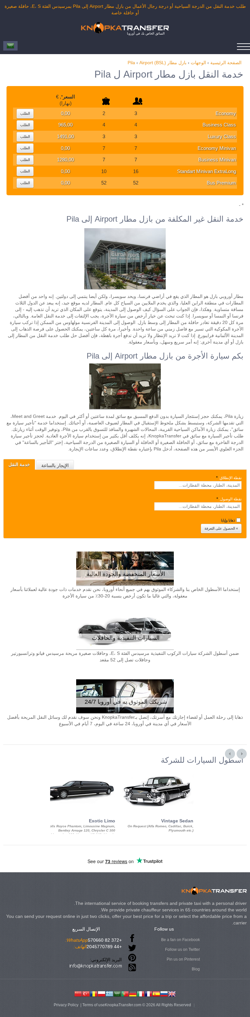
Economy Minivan (217, 148)
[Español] (156, 993)
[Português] (125, 993)
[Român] (94, 993)
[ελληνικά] (109, 993)
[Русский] (164, 993)
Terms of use (93, 1005)
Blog (196, 969)
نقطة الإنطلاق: (229, 478)
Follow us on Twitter (182, 949)
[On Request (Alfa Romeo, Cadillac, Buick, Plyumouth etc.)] (157, 770)
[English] (172, 993)
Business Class (219, 124)
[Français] (148, 993)
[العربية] (117, 993)
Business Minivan (217, 159)
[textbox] (198, 485)
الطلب (25, 113)
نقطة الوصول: (229, 499)
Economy (225, 113)
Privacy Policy (66, 1005)
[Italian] (141, 993)
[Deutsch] (133, 993)
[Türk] (86, 993)
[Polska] (101, 993)
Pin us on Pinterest (183, 959)
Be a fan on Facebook (180, 939)
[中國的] (78, 993)
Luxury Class (222, 136)
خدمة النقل (19, 464)
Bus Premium (221, 182)
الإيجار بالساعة (55, 465)
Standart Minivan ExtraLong (206, 171)
